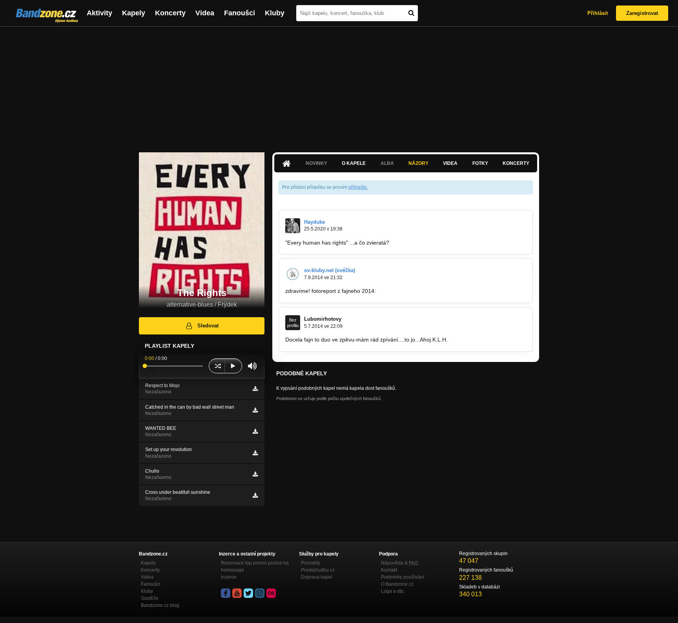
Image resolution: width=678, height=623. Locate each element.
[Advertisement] (339, 86)
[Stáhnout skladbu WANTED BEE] (255, 431)
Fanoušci (239, 13)
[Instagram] (259, 593)
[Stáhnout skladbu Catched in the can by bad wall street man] (255, 410)
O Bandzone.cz (397, 584)
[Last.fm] (271, 593)
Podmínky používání (402, 577)
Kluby (274, 13)
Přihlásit (597, 13)
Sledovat (208, 326)
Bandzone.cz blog (160, 605)
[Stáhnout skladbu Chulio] (255, 474)
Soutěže (150, 598)
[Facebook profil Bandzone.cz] (225, 593)
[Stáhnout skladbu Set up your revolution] (255, 453)
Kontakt (389, 570)
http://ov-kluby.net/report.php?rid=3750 (425, 291)
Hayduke (314, 222)
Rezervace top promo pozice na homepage (255, 566)
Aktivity (99, 13)
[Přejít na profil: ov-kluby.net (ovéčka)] (292, 274)
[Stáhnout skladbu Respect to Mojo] (255, 388)
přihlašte (357, 187)
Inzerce (229, 577)
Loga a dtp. (393, 591)
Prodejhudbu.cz (318, 570)
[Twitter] (248, 593)
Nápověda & (399, 563)
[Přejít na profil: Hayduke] (292, 225)
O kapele (354, 163)
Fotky (480, 163)
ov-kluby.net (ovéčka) (329, 270)
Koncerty (170, 13)
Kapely (133, 13)
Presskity (310, 563)
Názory (418, 163)
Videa (204, 13)
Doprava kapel (316, 577)
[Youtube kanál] (237, 593)
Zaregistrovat (642, 13)
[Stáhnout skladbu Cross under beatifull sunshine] (255, 495)
